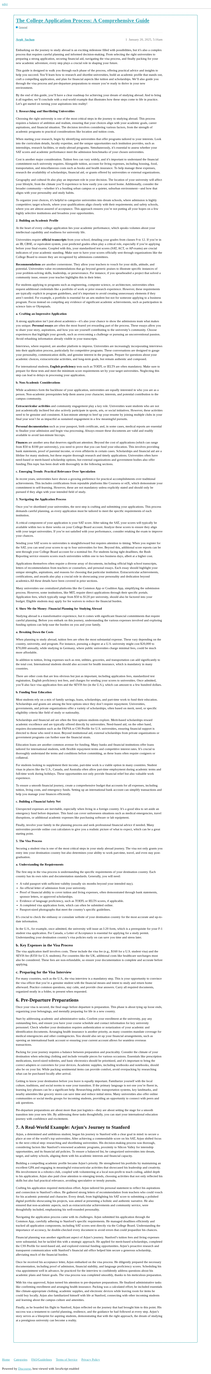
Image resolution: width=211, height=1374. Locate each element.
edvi (5, 4)
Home (6, 1359)
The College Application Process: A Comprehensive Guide (82, 20)
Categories (20, 1359)
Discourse (24, 1368)
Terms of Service (66, 1359)
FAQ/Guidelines (41, 1359)
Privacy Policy (90, 1359)
